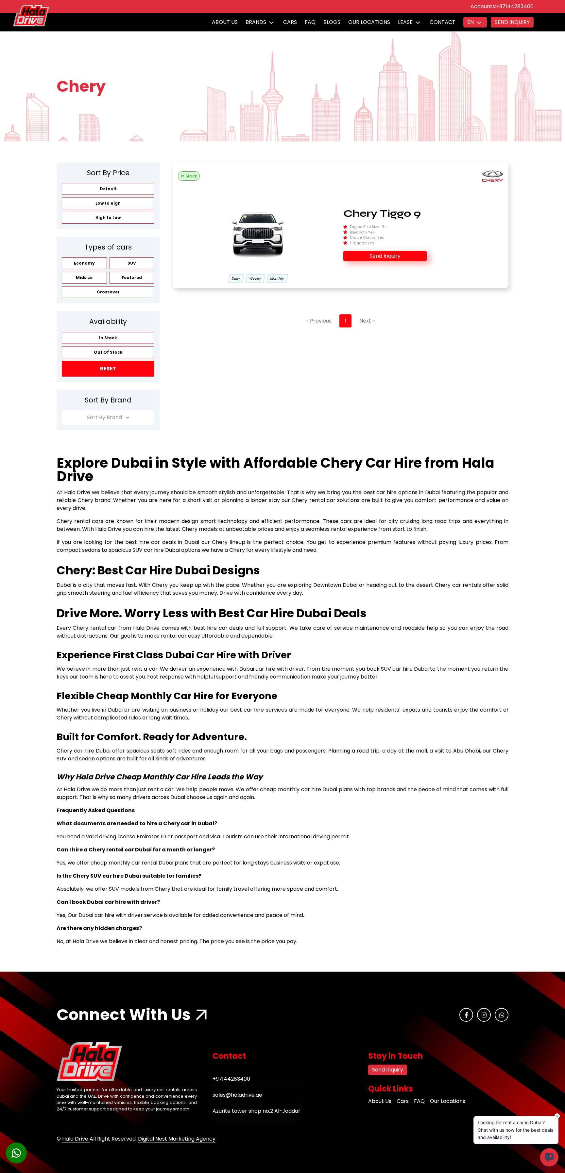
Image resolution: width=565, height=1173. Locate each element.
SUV (132, 263)
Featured (132, 277)
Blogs (331, 22)
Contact (442, 22)
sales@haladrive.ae (237, 1095)
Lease (405, 22)
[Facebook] (466, 1015)
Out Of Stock (108, 352)
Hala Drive (76, 1139)
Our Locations (369, 22)
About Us (225, 22)
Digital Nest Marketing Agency (176, 1139)
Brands (256, 22)
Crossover (108, 292)
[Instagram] (484, 1015)
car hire (386, 492)
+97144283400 (515, 6)
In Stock (108, 338)
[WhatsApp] (501, 1015)
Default (108, 189)
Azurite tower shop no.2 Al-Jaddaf (256, 1111)
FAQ (310, 22)
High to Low (108, 217)
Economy (84, 263)
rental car (103, 628)
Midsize (84, 277)
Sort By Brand (104, 417)
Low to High (108, 203)
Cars (290, 22)
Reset (108, 368)
